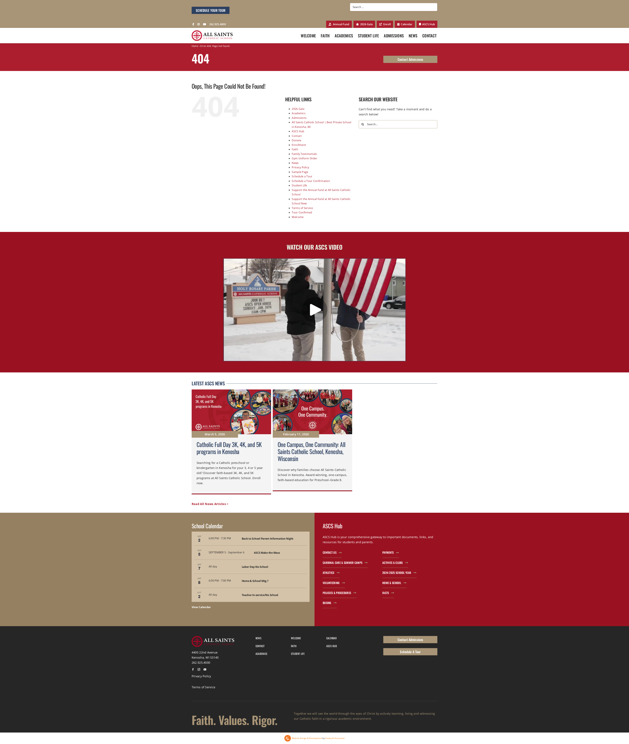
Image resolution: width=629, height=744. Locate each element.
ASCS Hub (298, 131)
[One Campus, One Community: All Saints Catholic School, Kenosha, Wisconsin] (312, 441)
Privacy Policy (300, 167)
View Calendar (201, 607)
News (295, 163)
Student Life (299, 185)
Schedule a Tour (302, 176)
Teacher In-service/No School (260, 595)
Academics (298, 113)
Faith (295, 149)
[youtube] (205, 669)
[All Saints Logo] (212, 32)
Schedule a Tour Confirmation (311, 181)
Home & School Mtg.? (255, 581)
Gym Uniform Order (304, 158)
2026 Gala (298, 109)
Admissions (299, 118)
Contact (297, 136)
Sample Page (300, 172)
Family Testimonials (304, 154)
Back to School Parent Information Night (267, 538)
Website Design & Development (307, 738)
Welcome (298, 217)
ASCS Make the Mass (267, 553)
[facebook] (193, 669)
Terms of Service (302, 208)
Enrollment (299, 145)
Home (195, 46)
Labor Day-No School (255, 567)
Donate (296, 140)
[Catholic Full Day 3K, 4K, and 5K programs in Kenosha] (231, 441)
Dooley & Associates (335, 738)
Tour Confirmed (302, 212)
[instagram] (199, 669)
